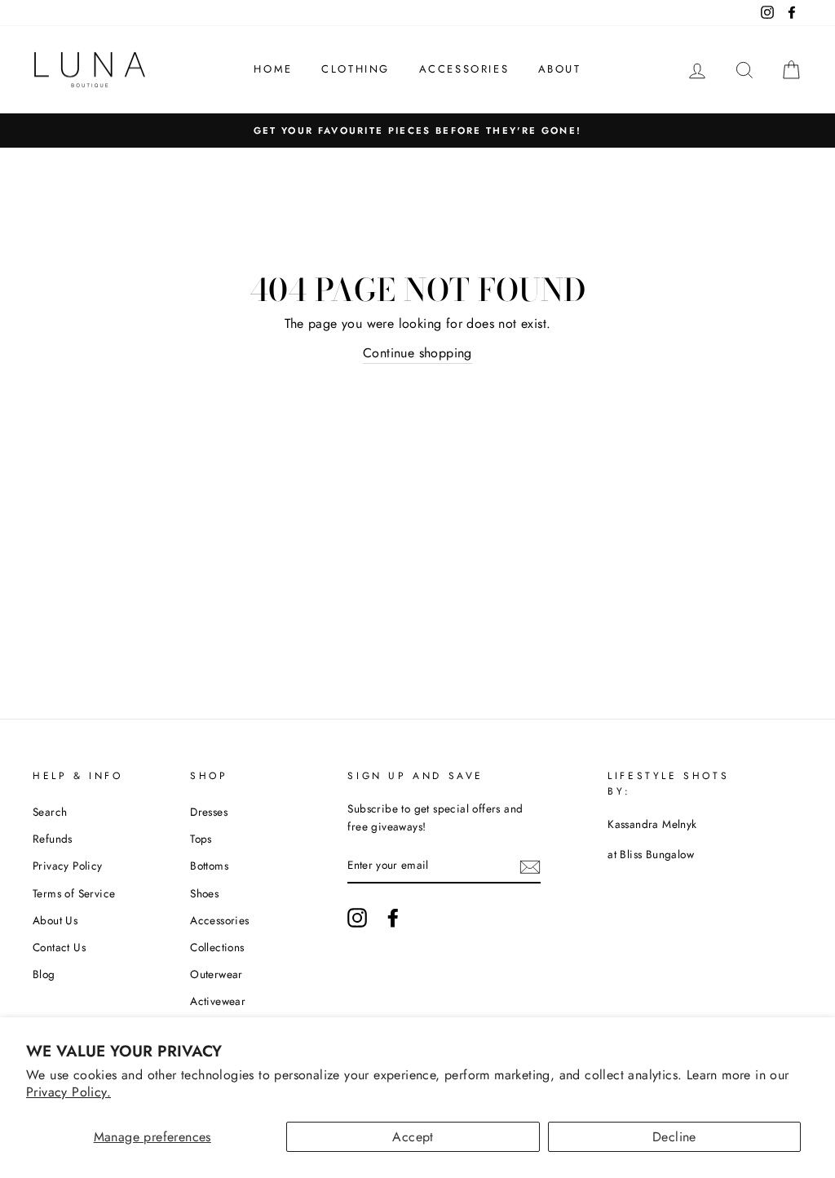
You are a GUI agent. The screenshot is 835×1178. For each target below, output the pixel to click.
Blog (44, 974)
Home (273, 69)
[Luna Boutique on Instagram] (357, 918)
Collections (217, 947)
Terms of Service (74, 893)
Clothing (355, 69)
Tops (201, 838)
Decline (674, 1136)
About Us (55, 920)
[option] (417, 131)
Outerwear (216, 974)
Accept (412, 1136)
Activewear (217, 1001)
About (559, 69)
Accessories (464, 69)
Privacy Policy (68, 865)
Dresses (209, 812)
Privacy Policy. (68, 1092)
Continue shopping (417, 352)
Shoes (204, 893)
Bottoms (209, 865)
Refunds (53, 838)
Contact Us (59, 947)
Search (50, 812)
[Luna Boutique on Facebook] (393, 918)
